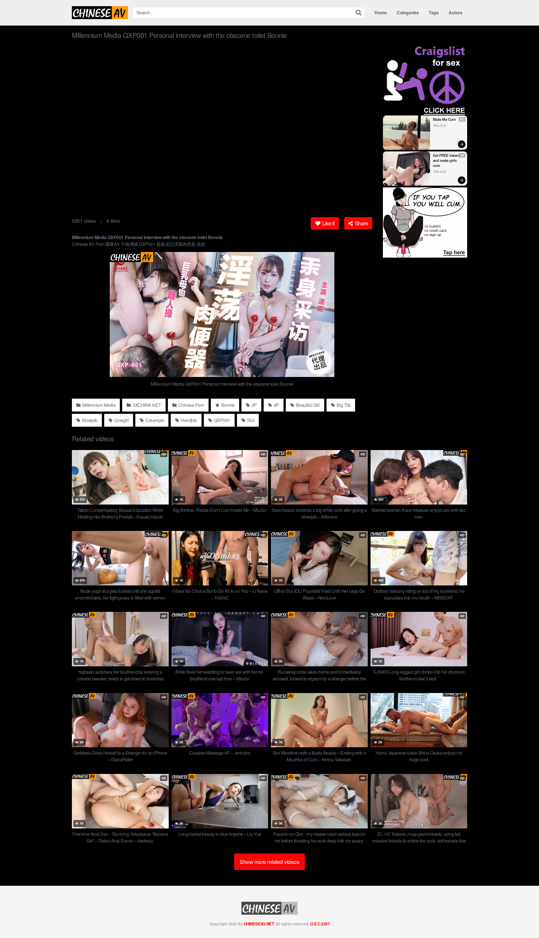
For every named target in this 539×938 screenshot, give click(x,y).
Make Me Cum (444, 119)
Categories (408, 12)
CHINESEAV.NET (259, 923)
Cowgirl (121, 420)
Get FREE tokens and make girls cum (447, 160)
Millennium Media (98, 405)
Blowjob (89, 420)
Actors (455, 12)
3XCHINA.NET (146, 405)
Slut (250, 420)
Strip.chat (439, 126)
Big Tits (343, 405)
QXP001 (221, 420)
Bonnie (227, 405)
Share (361, 223)
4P (276, 405)
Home (380, 12)
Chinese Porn (190, 405)
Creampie (154, 420)
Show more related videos (269, 861)
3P (253, 405)
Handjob (188, 420)
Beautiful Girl (307, 405)
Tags (433, 12)
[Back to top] (523, 920)
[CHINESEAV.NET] (100, 12)
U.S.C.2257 (320, 923)
